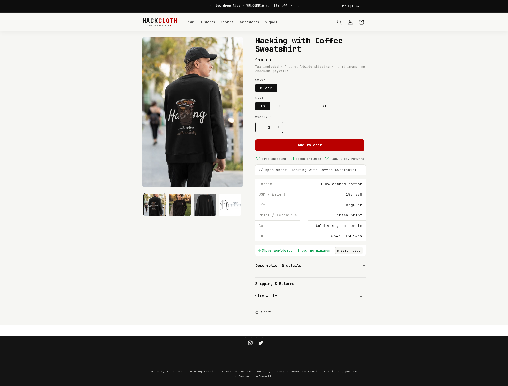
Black (266, 88)
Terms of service (306, 371)
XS (262, 106)
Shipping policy (342, 371)
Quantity (263, 116)
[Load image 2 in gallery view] (180, 205)
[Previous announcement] (210, 6)
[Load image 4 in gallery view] (230, 205)
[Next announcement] (298, 6)
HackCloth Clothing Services (193, 371)
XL (324, 106)
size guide (348, 250)
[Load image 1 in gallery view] (155, 205)
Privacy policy (270, 371)
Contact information (257, 376)
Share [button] (266, 312)
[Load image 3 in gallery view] (205, 205)
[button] (339, 22)
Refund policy (238, 371)
